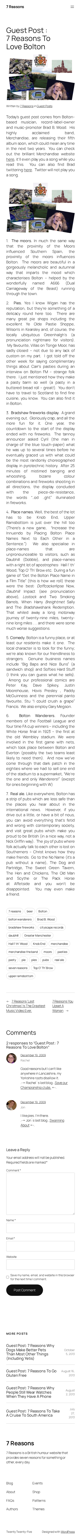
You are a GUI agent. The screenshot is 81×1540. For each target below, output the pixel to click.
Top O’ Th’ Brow (43, 968)
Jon (23, 1107)
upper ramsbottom (21, 976)
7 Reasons (15, 6)
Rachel (25, 1060)
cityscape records (51, 927)
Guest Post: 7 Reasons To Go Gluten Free (31, 1373)
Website (11, 1257)
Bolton (42, 911)
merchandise (59, 944)
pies (34, 960)
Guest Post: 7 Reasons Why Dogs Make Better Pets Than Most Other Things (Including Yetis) (30, 1351)
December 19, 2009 (33, 1055)
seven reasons (18, 968)
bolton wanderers (20, 919)
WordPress (68, 1532)
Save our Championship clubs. (44, 1085)
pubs (45, 960)
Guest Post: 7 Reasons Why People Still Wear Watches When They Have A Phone (30, 1392)
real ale (59, 960)
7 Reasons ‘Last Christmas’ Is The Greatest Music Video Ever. (25, 1006)
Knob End (39, 944)
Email (10, 1238)
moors (48, 952)
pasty (12, 960)
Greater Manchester (37, 935)
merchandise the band (23, 952)
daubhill (13, 935)
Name (11, 1220)
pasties (62, 952)
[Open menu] (72, 6)
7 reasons (15, 911)
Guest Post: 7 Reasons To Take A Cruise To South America (33, 1413)
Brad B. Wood (46, 919)
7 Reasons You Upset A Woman (62, 1006)
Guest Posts (44, 106)
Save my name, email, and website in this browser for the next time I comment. (42, 1277)
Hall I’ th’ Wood (18, 944)
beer (30, 911)
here (10, 159)
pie (24, 960)
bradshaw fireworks (21, 927)
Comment (13, 1170)
